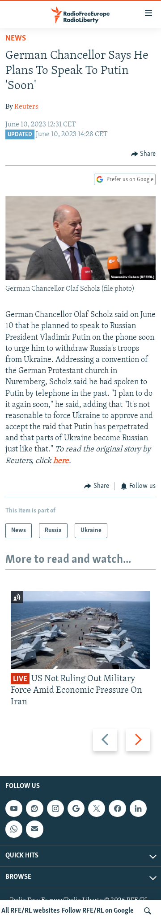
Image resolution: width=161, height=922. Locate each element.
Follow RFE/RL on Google (98, 910)
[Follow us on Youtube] (13, 808)
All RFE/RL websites (30, 910)
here (61, 461)
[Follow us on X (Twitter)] (96, 808)
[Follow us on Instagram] (55, 808)
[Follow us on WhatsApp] (13, 828)
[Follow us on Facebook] (117, 808)
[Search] (147, 911)
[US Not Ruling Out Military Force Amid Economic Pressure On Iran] (80, 630)
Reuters (26, 106)
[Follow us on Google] (76, 808)
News (15, 39)
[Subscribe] (34, 828)
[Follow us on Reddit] (34, 808)
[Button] (143, 154)
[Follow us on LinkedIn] (138, 808)
